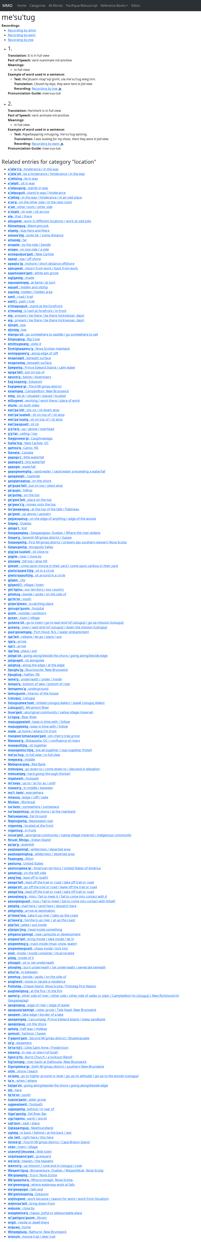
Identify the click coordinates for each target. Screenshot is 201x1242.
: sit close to (28, 551)
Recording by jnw (21, 40)
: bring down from (31, 1203)
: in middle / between (30, 788)
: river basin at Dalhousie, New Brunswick (47, 1062)
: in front (22, 830)
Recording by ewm (22, 35)
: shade (21, 278)
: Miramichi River (28, 707)
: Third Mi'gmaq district (35, 386)
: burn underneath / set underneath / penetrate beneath (57, 967)
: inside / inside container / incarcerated (41, 953)
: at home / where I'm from (32, 731)
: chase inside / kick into (38, 948)
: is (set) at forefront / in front (37, 311)
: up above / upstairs (29, 514)
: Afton (21, 858)
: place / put (22, 651)
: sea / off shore (24, 259)
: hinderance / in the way (33, 169)
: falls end (25, 1189)
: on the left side (27, 873)
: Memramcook (28, 226)
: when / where (22, 1080)
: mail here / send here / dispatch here (42, 906)
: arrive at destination (31, 910)
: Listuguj (21, 698)
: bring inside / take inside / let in (41, 939)
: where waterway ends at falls (41, 1184)
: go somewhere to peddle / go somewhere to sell (53, 334)
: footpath (23, 778)
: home (19, 1227)
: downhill (21, 844)
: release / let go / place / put (35, 636)
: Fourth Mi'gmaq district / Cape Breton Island (49, 1142)
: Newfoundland (30, 1128)
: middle (21, 759)
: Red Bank (27, 764)
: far (17, 240)
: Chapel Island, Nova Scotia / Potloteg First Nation (52, 986)
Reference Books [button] (113, 5)
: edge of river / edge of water (39, 1005)
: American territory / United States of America (54, 868)
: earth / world (27, 1118)
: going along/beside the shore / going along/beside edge (58, 655)
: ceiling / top (22, 433)
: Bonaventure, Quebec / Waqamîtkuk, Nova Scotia (55, 1170)
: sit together (27, 745)
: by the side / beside (29, 244)
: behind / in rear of (31, 1109)
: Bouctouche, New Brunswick (38, 670)
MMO (7, 5)
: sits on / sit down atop (33, 410)
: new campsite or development (44, 934)
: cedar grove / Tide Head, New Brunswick (52, 1010)
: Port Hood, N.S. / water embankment (48, 632)
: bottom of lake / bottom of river (39, 684)
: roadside (24, 476)
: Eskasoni (25, 381)
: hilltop (20, 490)
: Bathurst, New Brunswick (37, 1232)
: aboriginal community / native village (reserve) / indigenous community (69, 835)
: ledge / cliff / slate (28, 797)
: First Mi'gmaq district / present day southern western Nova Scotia (67, 542)
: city (16, 580)
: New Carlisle (31, 254)
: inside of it (21, 958)
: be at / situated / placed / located (37, 396)
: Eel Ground (27, 816)
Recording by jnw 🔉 (47, 88)
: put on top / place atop (35, 485)
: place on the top (30, 500)
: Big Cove (24, 339)
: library (27, 1217)
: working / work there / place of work (44, 400)
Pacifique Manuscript (82, 5)
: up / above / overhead (31, 429)
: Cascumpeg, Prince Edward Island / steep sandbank (56, 1019)
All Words (56, 5)
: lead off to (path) (28, 877)
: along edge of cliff (33, 353)
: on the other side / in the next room (40, 202)
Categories (37, 5)
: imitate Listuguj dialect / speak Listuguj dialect (56, 703)
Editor (135, 5)
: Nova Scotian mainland (39, 348)
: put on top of (26, 372)
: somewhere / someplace (33, 807)
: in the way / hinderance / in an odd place (45, 197)
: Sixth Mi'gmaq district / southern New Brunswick (56, 1066)
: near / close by (24, 556)
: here (15, 1090)
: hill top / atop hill (27, 561)
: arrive (17, 641)
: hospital (26, 608)
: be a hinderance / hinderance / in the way (46, 174)
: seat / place (24, 1123)
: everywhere (25, 792)
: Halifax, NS (24, 674)
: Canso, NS (23, 448)
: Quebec (20, 523)
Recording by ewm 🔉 (48, 143)
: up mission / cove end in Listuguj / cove (45, 1165)
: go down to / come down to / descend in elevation (54, 769)
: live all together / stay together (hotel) (50, 750)
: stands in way (28, 188)
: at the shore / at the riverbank (42, 811)
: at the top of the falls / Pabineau (43, 509)
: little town (30, 1151)
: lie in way (23, 178)
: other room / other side (30, 207)
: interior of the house (33, 693)
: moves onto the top (32, 504)
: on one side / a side (28, 249)
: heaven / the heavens (30, 1161)
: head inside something (35, 929)
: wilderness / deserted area (39, 849)
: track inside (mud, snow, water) (42, 943)
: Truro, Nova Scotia (32, 1175)
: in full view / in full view (34, 755)
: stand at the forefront (35, 306)
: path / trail (21, 301)
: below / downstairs (29, 377)
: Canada (20, 452)
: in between (23, 972)
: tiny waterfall (26, 462)
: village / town (26, 585)
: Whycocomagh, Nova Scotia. (40, 1180)
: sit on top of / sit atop (36, 414)
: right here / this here (30, 1137)
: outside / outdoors (27, 613)
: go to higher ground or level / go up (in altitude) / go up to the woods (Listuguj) (73, 1076)
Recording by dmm (22, 30)
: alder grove (27, 1099)
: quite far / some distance (35, 235)
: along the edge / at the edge (36, 665)
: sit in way (21, 183)
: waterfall (22, 466)
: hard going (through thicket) (39, 773)
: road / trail (20, 296)
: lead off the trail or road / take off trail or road (51, 882)
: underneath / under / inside (35, 679)
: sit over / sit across (28, 211)
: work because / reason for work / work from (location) (58, 1199)
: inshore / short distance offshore (41, 263)
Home (21, 5)
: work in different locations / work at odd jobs (49, 221)
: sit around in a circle (36, 575)
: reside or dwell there (28, 1222)
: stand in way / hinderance (37, 193)
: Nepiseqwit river (30, 821)
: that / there (20, 216)
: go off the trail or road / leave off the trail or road (52, 887)
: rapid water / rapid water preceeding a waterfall (56, 471)
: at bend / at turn (31, 282)
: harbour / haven (27, 1033)
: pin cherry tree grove (44, 736)
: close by (21, 1208)
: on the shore (29, 481)
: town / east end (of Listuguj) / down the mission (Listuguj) (57, 627)
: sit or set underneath (31, 962)
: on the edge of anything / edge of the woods (52, 518)
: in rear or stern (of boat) (33, 1052)
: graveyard (29, 1156)
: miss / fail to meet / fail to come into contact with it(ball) (61, 901)
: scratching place (30, 603)
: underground (28, 688)
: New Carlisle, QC (28, 443)
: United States (25, 863)
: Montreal (21, 802)
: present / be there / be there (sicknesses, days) (46, 315)
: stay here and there (28, 230)
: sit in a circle (31, 570)
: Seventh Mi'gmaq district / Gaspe (40, 537)
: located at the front (30, 825)
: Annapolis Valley (30, 547)
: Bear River (22, 717)
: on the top (23, 495)
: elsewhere (20, 1043)
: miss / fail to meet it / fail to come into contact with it (57, 896)
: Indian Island (29, 840)
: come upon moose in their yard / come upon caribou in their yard (63, 566)
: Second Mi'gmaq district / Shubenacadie (48, 1038)
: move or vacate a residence (36, 981)
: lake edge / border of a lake (35, 1014)
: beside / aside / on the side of (37, 594)
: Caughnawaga (30, 438)
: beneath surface (29, 358)
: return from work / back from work (43, 268)
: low (17, 325)
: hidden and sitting (28, 287)
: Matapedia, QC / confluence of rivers (44, 740)
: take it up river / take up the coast (43, 915)
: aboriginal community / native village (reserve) (50, 712)
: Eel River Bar (27, 1114)
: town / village (24, 618)
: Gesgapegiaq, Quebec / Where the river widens (54, 533)
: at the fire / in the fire (35, 991)
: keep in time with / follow (39, 721)
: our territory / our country (36, 589)
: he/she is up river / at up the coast (41, 920)
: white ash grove (33, 273)
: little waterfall (26, 457)
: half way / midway (27, 1029)
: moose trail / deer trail (31, 1236)
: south (19, 599)
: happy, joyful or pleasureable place (45, 1213)
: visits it (24, 344)
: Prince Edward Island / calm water (41, 367)
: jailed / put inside (27, 925)
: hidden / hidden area (30, 292)
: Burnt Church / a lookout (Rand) (40, 1057)
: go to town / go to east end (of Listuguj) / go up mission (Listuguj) (66, 622)
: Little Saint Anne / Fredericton (38, 1047)
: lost (17, 528)
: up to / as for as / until (31, 783)
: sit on (23, 424)
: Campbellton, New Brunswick (38, 391)
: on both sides (23, 405)
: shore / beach (23, 1071)
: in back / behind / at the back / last (39, 1132)
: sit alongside (26, 660)
